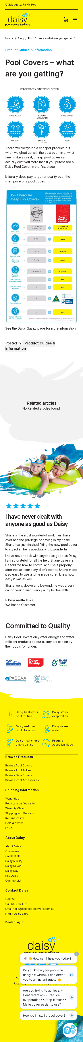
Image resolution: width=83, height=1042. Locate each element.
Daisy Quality (13, 861)
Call (16, 904)
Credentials (12, 856)
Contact (10, 899)
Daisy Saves (13, 866)
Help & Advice (14, 823)
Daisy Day (11, 870)
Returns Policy (14, 818)
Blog (21, 38)
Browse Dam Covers (18, 775)
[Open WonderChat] (70, 1030)
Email (29, 908)
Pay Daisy (11, 875)
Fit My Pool (30, 4)
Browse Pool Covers (18, 765)
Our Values (12, 851)
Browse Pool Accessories (22, 780)
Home (9, 38)
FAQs (8, 828)
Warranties (12, 798)
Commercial (13, 880)
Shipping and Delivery (19, 813)
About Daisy (13, 846)
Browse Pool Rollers (18, 770)
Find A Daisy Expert (17, 913)
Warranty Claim (15, 808)
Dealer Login (14, 922)
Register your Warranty (20, 803)
